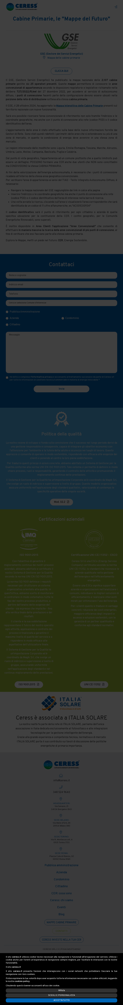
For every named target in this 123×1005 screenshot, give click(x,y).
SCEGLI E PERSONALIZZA (61, 995)
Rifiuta (61, 990)
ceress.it (16, 957)
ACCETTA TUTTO (61, 1000)
